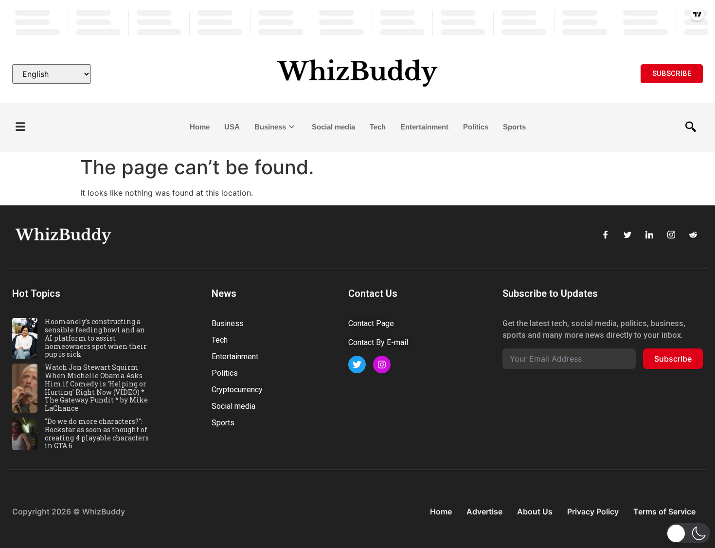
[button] (20, 127)
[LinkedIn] (649, 234)
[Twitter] (627, 234)
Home (200, 127)
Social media (333, 127)
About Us (535, 511)
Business (270, 127)
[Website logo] (357, 74)
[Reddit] (693, 234)
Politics (475, 127)
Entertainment (424, 127)
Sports (514, 127)
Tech (378, 127)
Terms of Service (664, 511)
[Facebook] (605, 234)
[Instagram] (671, 234)
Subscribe (673, 359)
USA (232, 127)
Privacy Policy (593, 511)
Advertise (484, 511)
